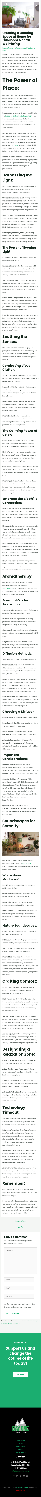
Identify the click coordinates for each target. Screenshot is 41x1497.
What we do (20, 1446)
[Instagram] (27, 1476)
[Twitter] (21, 1476)
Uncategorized (21, 48)
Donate (20, 1374)
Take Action (20, 1441)
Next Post (20, 1227)
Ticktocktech (20, 1490)
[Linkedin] (17, 1476)
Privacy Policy (20, 1452)
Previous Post (20, 1221)
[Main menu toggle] (36, 5)
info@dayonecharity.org (20, 1471)
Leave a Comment (8, 48)
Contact (21, 1444)
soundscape (26, 863)
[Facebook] (14, 1476)
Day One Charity (22, 1487)
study (16, 145)
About (20, 1449)
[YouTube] (24, 1476)
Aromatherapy (7, 588)
